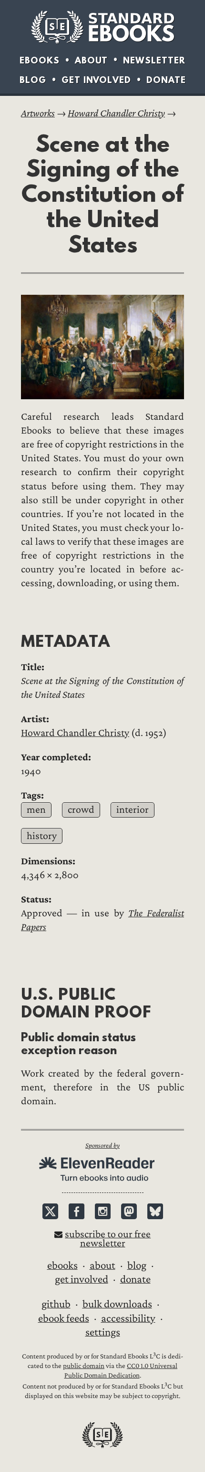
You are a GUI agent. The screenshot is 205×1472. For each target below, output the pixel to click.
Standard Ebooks (102, 27)
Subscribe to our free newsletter (108, 1238)
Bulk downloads (117, 1304)
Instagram (103, 1211)
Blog (33, 80)
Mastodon (129, 1211)
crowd (81, 810)
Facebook (76, 1211)
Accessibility (128, 1318)
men (36, 810)
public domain (83, 1365)
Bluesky (155, 1211)
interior (132, 810)
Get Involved (96, 80)
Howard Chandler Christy (116, 113)
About (91, 60)
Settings (102, 1332)
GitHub (56, 1304)
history (42, 836)
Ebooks (40, 60)
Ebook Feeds (63, 1318)
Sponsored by (102, 1145)
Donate (166, 80)
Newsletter (154, 60)
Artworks (38, 113)
